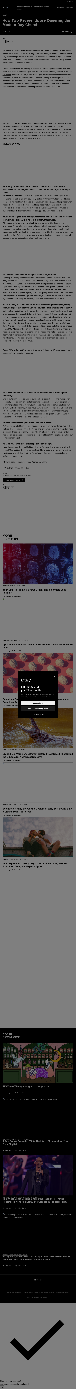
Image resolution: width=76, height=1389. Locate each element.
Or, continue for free (38, 714)
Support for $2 (38, 703)
